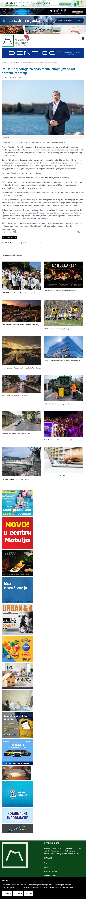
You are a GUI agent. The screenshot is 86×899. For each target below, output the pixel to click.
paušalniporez (42, 243)
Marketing (48, 867)
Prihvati (29, 893)
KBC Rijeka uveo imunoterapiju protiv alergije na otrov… (60, 329)
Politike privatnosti (51, 876)
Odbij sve (18, 893)
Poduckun (5, 62)
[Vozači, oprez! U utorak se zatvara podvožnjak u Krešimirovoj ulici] (21, 384)
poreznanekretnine (31, 243)
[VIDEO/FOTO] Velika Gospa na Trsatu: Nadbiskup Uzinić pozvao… (21, 293)
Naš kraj (12, 62)
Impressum (48, 863)
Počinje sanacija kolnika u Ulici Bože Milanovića (16, 433)
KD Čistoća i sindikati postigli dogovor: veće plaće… (59, 404)
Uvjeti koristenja (50, 871)
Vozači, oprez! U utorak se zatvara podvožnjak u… (16, 395)
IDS (3, 243)
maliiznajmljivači (19, 243)
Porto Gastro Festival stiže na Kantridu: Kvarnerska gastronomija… (21, 324)
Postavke (7, 893)
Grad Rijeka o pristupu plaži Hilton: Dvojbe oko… (15, 479)
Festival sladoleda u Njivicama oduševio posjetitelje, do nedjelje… (63, 440)
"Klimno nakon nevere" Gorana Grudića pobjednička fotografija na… (21, 368)
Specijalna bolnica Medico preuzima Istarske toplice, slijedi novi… (63, 360)
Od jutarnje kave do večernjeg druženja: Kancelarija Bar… (60, 290)
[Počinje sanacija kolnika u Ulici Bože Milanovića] (21, 421)
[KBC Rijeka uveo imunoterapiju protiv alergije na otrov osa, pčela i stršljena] (63, 313)
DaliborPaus (9, 243)
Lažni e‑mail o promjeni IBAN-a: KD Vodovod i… (58, 476)
